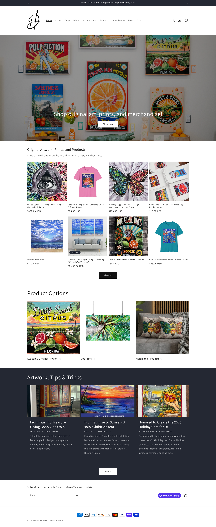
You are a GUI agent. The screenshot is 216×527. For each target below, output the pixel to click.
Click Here (108, 123)
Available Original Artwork (42, 358)
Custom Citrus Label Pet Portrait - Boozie (126, 260)
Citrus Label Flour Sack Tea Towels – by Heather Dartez (166, 206)
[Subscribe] (76, 495)
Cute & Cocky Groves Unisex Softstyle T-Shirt (168, 260)
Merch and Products (147, 358)
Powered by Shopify (55, 520)
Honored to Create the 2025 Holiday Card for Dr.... (160, 424)
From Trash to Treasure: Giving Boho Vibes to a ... (49, 424)
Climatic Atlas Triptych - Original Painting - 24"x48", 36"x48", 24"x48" (86, 261)
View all (108, 275)
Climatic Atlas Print (35, 260)
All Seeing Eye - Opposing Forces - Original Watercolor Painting (45, 206)
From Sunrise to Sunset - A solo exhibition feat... (104, 424)
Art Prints (86, 358)
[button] (74, 20)
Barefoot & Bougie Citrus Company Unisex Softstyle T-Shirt (86, 206)
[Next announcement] (188, 3)
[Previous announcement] (28, 3)
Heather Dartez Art (40, 520)
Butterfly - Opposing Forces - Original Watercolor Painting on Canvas (125, 206)
